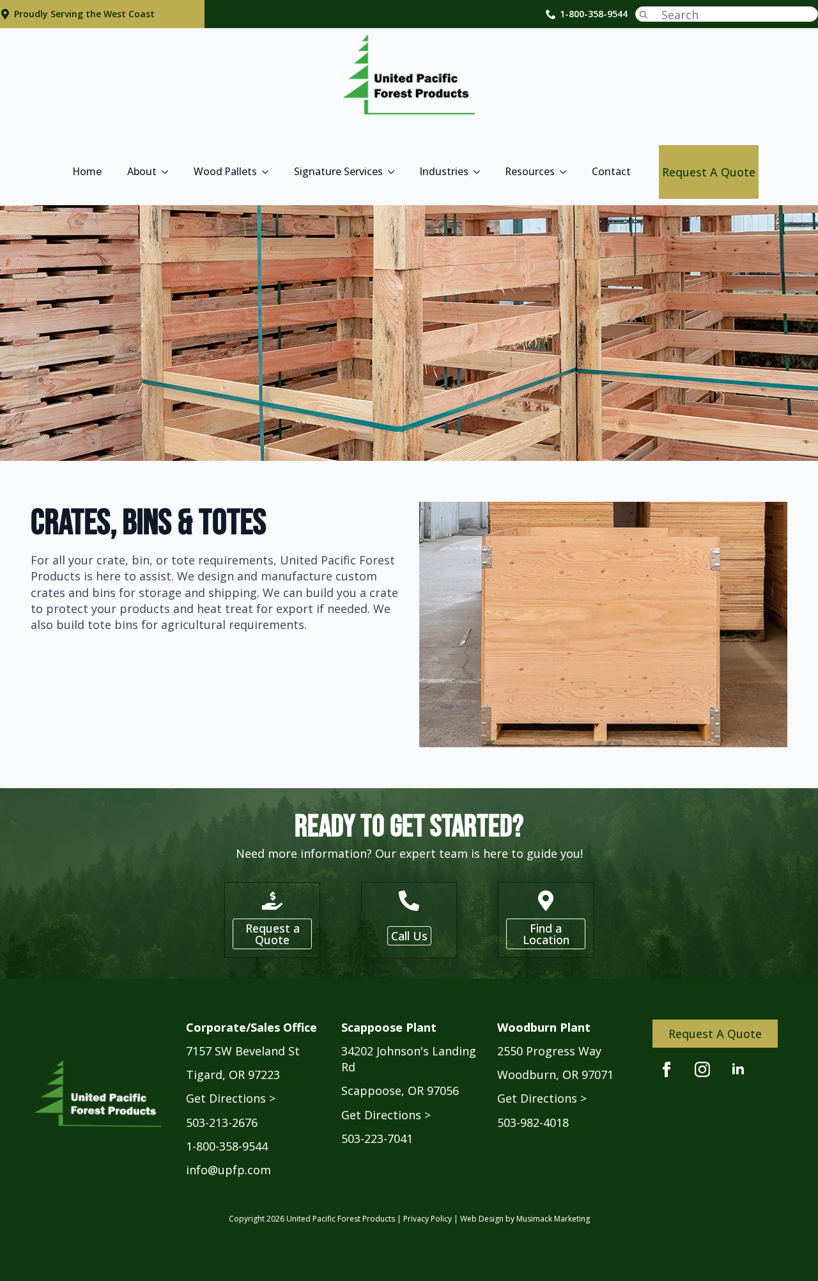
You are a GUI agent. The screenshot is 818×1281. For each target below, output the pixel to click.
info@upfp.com (228, 1169)
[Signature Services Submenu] (395, 172)
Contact (611, 171)
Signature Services (338, 171)
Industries (444, 171)
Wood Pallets (225, 171)
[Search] (643, 14)
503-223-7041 (377, 1138)
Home (87, 171)
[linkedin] (738, 1069)
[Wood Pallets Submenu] (269, 172)
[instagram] (702, 1069)
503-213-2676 (222, 1122)
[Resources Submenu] (567, 172)
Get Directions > (230, 1098)
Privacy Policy (427, 1218)
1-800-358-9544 (594, 14)
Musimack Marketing (553, 1218)
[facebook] (666, 1069)
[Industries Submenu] (480, 172)
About (142, 171)
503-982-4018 (533, 1122)
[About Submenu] (169, 172)
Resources (530, 171)
